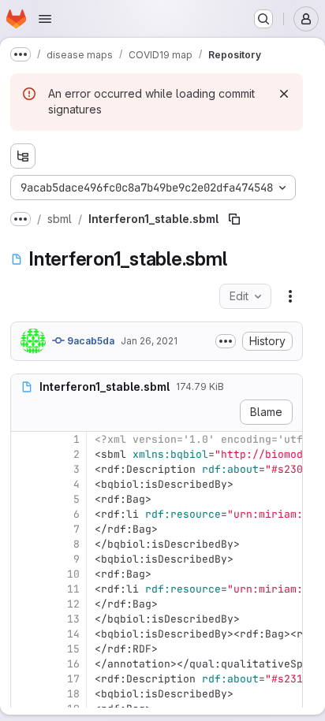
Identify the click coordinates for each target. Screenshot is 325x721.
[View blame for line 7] (24, 529)
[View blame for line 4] (24, 484)
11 (73, 589)
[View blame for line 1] (24, 439)
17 (73, 679)
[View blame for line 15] (24, 648)
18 (73, 694)
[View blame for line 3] (24, 469)
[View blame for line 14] (24, 633)
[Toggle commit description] (225, 341)
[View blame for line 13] (24, 618)
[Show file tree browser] (22, 156)
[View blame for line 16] (24, 663)
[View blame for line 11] (24, 589)
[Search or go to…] (263, 18)
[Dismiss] (284, 93)
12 (73, 604)
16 (73, 664)
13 (73, 619)
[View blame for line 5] (24, 499)
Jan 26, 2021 (149, 341)
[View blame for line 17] (24, 678)
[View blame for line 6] (24, 514)
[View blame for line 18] (24, 693)
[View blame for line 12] (24, 603)
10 (73, 574)
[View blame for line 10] (24, 574)
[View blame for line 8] (24, 544)
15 (73, 649)
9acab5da (89, 341)
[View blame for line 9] (24, 559)
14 (73, 634)
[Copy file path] (234, 219)
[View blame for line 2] (24, 454)
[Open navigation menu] (45, 19)
